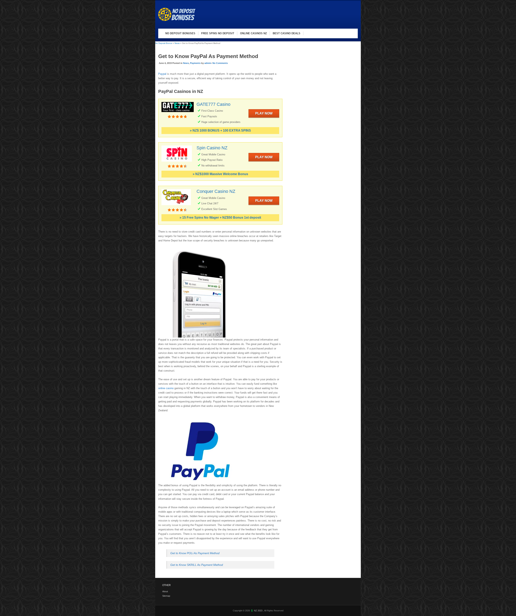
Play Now (264, 113)
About (165, 591)
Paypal (162, 73)
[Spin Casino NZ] (176, 162)
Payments (195, 63)
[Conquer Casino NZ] (176, 205)
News (177, 43)
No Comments (220, 63)
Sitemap (166, 596)
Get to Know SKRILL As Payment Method (196, 564)
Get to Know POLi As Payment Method (195, 553)
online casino (166, 388)
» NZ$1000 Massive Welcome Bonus (220, 174)
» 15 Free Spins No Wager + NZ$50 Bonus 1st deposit (220, 217)
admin (207, 63)
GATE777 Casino (213, 104)
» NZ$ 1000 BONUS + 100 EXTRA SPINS (220, 130)
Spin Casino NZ (212, 147)
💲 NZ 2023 (257, 610)
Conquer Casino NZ (216, 191)
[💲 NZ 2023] (178, 24)
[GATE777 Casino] (177, 112)
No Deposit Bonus (163, 43)
